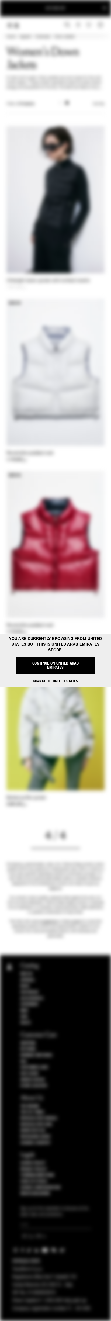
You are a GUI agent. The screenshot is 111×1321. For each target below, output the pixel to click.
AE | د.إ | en (32, 1236)
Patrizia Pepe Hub (36, 1124)
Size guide (29, 1074)
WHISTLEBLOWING (35, 1193)
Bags (24, 986)
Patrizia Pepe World (38, 1118)
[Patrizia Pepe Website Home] (16, 25)
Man (24, 1010)
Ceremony (29, 1004)
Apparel (25, 37)
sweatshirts (49, 921)
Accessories (31, 998)
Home (10, 37)
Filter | (20, 104)
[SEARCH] (67, 25)
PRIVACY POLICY (33, 1169)
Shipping (28, 1043)
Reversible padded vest (30, 453)
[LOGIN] (78, 25)
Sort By (98, 104)
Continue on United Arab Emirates (55, 665)
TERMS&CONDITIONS (37, 1175)
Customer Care (34, 1067)
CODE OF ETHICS (33, 1181)
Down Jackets (65, 37)
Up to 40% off (55, 8)
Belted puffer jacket (26, 798)
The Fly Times (32, 1112)
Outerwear (42, 37)
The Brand (29, 1106)
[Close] (104, 8)
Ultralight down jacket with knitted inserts (48, 281)
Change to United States (55, 681)
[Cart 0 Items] (101, 25)
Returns (28, 1049)
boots (76, 921)
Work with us (32, 1130)
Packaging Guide (35, 1137)
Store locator (33, 1086)
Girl (24, 1017)
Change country (35, 1143)
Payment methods (36, 1055)
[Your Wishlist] (89, 25)
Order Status (32, 1080)
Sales (25, 1023)
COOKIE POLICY (33, 1163)
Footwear (29, 992)
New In (26, 974)
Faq (23, 1061)
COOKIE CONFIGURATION (40, 1187)
